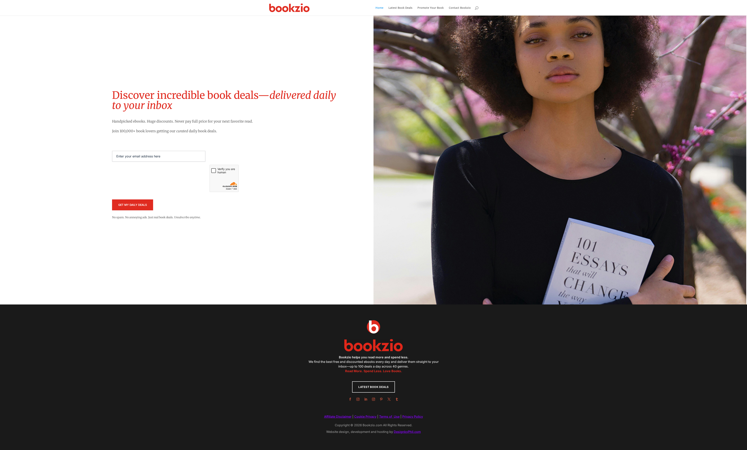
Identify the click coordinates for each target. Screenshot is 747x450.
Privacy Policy (412, 416)
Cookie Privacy (365, 416)
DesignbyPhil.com (407, 432)
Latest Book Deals (400, 8)
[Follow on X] (389, 399)
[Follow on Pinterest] (381, 399)
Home (379, 8)
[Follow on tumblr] (397, 399)
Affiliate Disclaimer (338, 416)
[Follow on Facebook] (350, 399)
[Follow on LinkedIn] (366, 399)
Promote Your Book (430, 8)
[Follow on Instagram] (358, 399)
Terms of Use (389, 416)
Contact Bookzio (460, 8)
